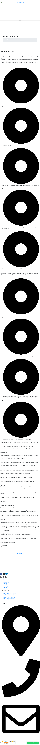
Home (6, 39)
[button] (20, 20)
